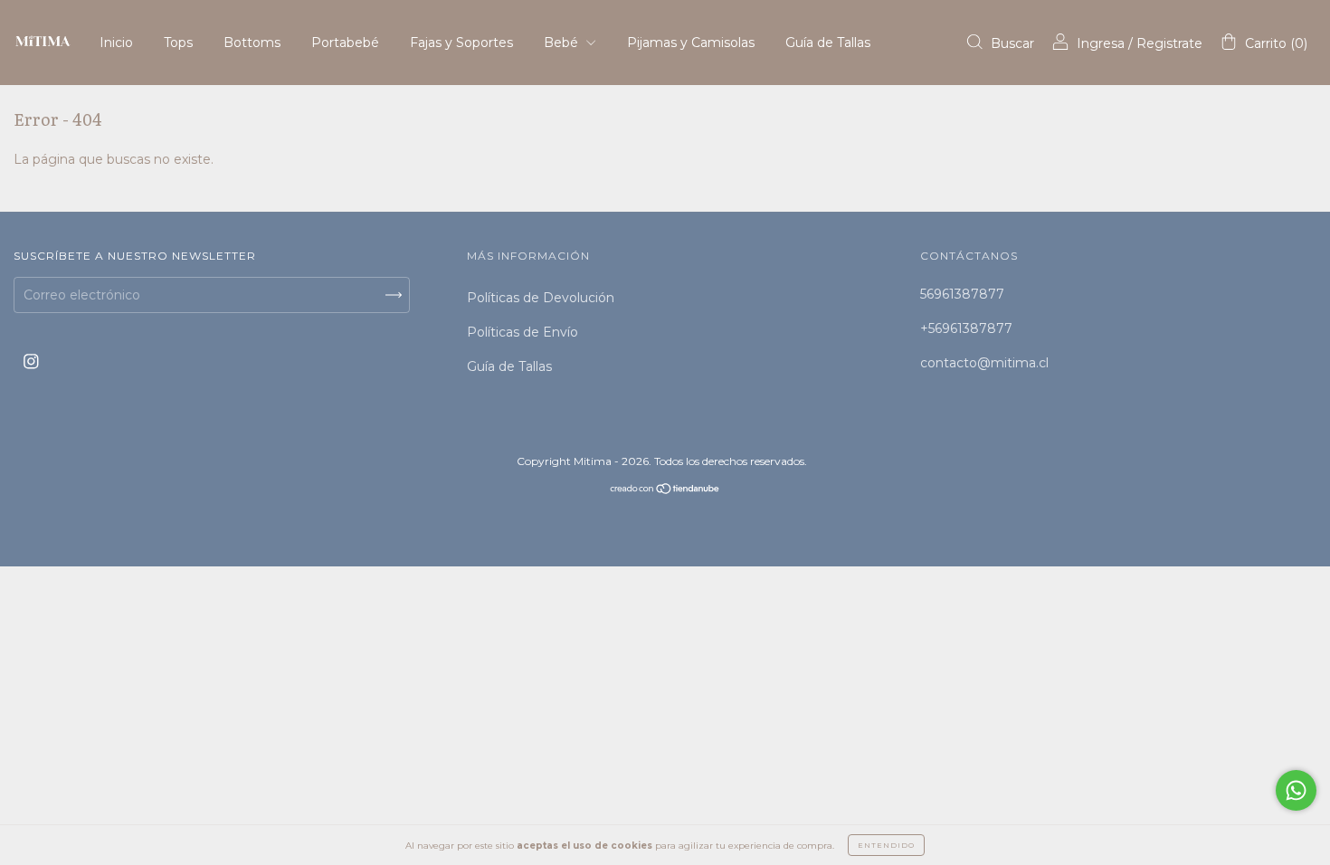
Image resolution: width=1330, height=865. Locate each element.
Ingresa (1101, 43)
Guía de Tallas (827, 42)
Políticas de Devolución (540, 298)
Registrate (1169, 43)
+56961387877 (966, 328)
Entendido (886, 845)
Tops (178, 42)
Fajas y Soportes (461, 42)
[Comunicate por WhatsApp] (1296, 790)
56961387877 (962, 294)
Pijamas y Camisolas (691, 42)
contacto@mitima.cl (984, 363)
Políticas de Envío (522, 332)
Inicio (116, 42)
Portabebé (345, 42)
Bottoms (251, 42)
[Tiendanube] (665, 490)
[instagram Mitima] (31, 362)
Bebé (563, 42)
